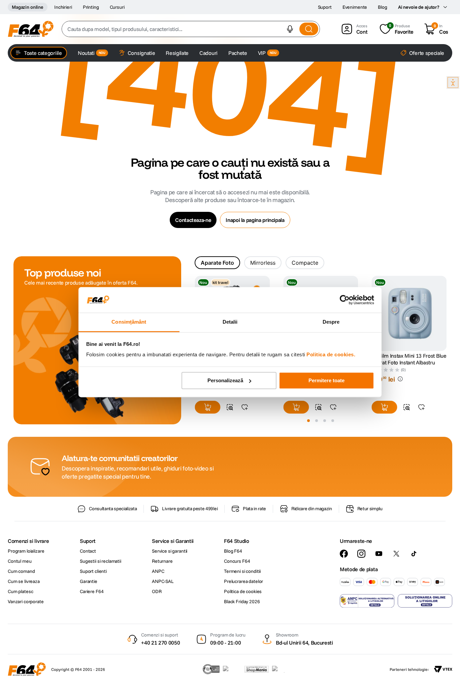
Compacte (305, 262)
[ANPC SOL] (425, 601)
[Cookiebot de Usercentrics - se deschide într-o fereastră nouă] (344, 300)
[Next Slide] (446, 314)
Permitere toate (326, 380)
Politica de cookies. (330, 355)
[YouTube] (379, 554)
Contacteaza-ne (193, 220)
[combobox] (191, 29)
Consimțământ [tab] (128, 322)
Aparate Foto (217, 262)
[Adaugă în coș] (207, 407)
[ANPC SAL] (367, 601)
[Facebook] (344, 554)
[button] (290, 29)
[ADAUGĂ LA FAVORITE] (244, 407)
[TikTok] (414, 554)
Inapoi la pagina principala (255, 220)
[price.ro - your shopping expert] (232, 669)
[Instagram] (361, 554)
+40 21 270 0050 (160, 642)
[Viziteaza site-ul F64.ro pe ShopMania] (256, 669)
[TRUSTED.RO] (211, 669)
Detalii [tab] (230, 322)
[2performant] (282, 669)
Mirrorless (262, 262)
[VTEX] (443, 669)
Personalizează (225, 380)
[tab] (217, 262)
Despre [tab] (331, 322)
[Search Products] (308, 29)
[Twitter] (396, 554)
